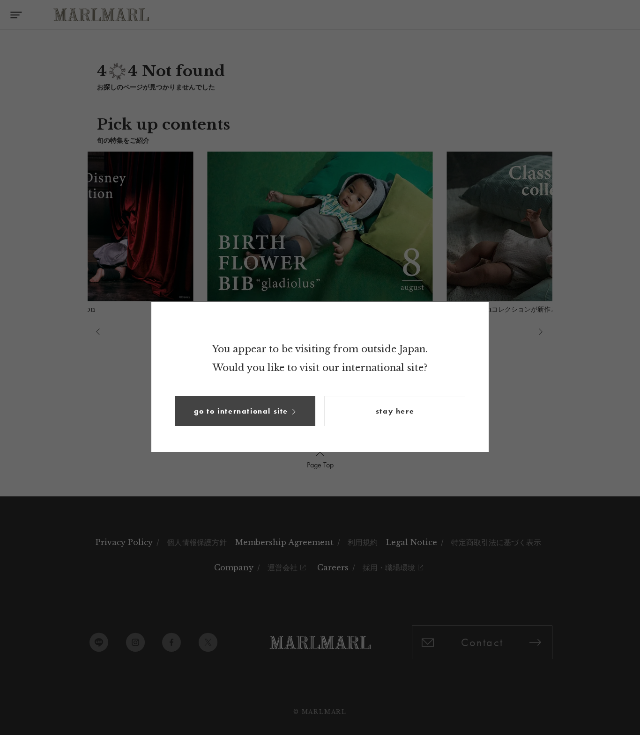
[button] (245, 411)
